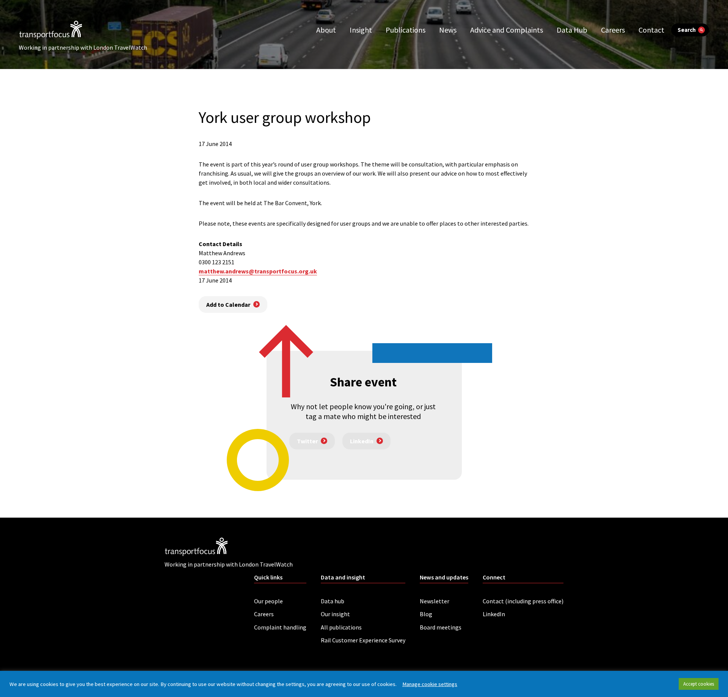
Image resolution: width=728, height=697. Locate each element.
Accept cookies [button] (698, 684)
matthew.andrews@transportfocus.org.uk (258, 271)
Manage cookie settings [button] (429, 684)
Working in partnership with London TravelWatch (83, 47)
